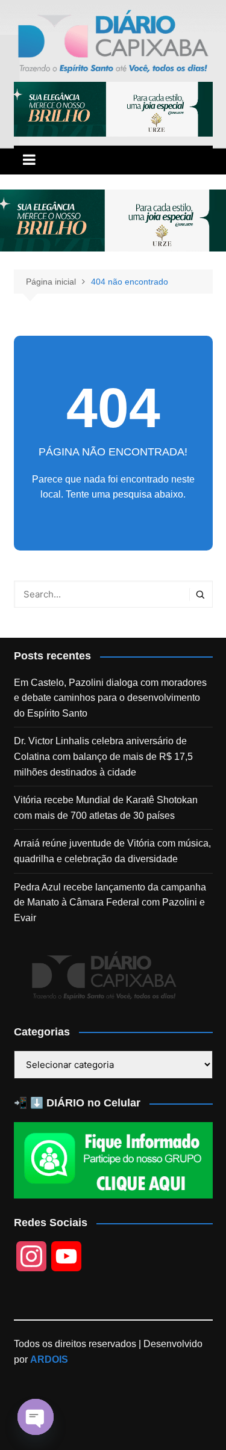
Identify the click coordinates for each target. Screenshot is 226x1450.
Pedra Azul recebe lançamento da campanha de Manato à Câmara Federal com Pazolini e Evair (110, 902)
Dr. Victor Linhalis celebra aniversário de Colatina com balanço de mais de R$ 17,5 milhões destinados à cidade (103, 756)
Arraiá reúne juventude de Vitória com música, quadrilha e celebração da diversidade (112, 851)
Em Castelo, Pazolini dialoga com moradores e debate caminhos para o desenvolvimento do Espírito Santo (110, 697)
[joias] (113, 108)
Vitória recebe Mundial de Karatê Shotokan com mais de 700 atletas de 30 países (106, 808)
